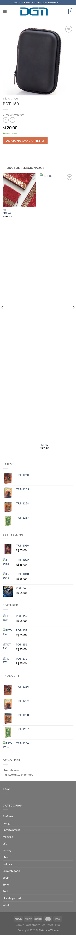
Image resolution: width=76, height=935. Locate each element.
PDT (15, 98)
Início (6, 98)
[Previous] (2, 314)
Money (7, 850)
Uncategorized (12, 898)
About (20, 925)
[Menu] (5, 11)
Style (6, 884)
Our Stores (33, 925)
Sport (6, 877)
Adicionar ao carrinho (25, 140)
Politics (7, 864)
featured (8, 836)
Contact (47, 925)
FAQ (57, 925)
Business (8, 816)
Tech (5, 891)
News (6, 857)
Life (5, 843)
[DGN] (38, 11)
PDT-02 (44, 444)
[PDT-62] (19, 190)
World (6, 905)
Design (7, 823)
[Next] (73, 314)
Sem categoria (11, 870)
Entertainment (11, 829)
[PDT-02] (56, 306)
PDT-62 (7, 213)
